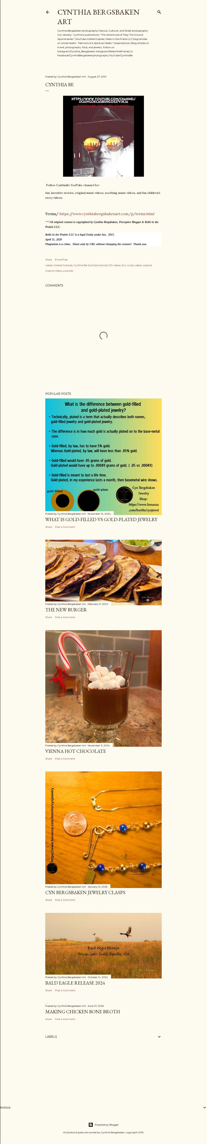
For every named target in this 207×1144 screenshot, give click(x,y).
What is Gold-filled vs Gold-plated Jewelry (101, 519)
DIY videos (114, 265)
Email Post (61, 259)
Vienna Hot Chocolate (75, 751)
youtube (68, 270)
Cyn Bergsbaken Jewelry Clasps (85, 892)
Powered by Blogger (107, 1124)
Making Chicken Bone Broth (82, 1011)
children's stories (63, 265)
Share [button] (48, 259)
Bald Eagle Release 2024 (75, 983)
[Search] (159, 11)
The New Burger (66, 610)
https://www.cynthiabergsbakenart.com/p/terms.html (106, 213)
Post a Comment (65, 526)
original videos (53, 270)
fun (124, 265)
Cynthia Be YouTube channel (91, 265)
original (147, 265)
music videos (134, 265)
